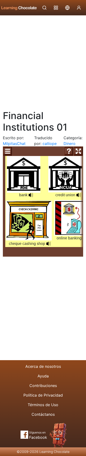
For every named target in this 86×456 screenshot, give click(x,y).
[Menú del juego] (7, 151)
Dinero (69, 143)
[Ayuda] (69, 151)
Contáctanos (43, 414)
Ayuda (43, 376)
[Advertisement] (43, 61)
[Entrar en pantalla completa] (78, 151)
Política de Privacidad (43, 395)
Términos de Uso (43, 404)
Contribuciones (43, 385)
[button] (30, 195)
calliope (50, 143)
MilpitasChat (14, 143)
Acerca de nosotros (43, 366)
